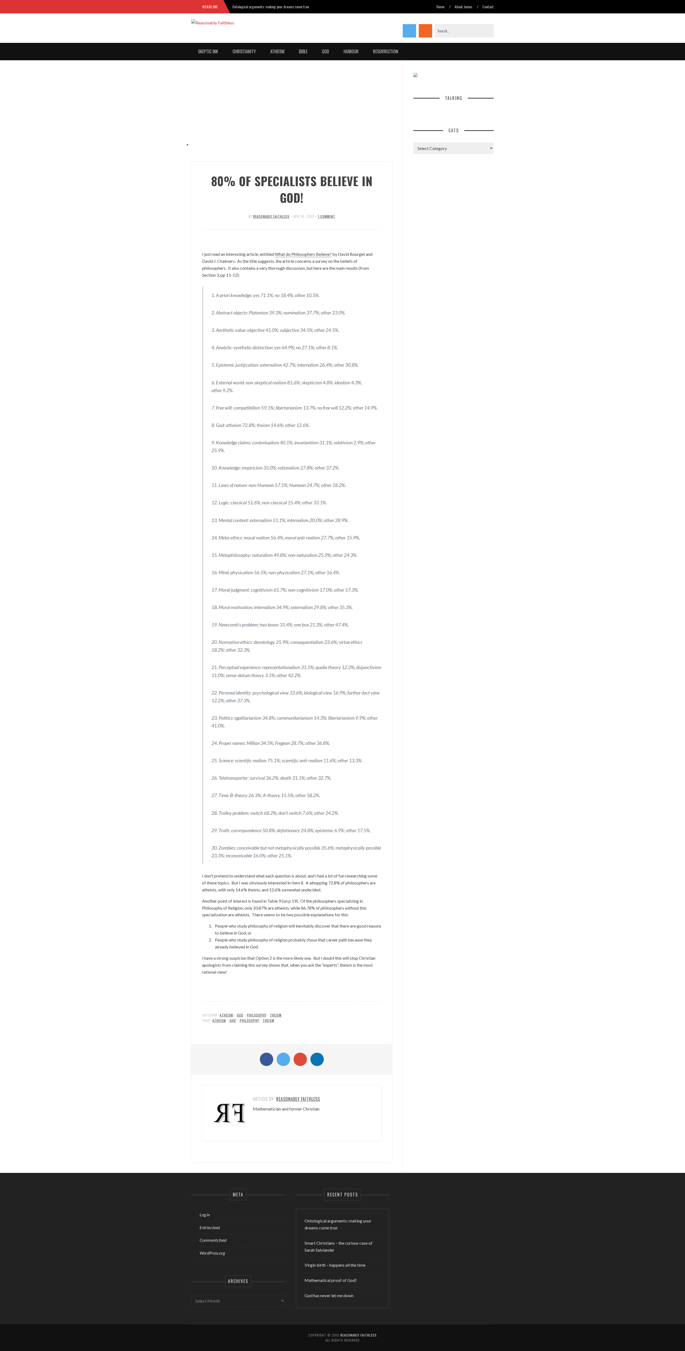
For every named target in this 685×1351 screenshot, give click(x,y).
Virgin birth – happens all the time (335, 1264)
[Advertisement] (291, 108)
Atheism (277, 51)
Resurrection (385, 51)
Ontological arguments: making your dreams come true (270, 6)
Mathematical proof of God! (331, 1280)
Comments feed (213, 1240)
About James (463, 6)
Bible (303, 51)
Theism (275, 1015)
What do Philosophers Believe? (303, 254)
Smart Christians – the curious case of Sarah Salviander (338, 1246)
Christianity (244, 51)
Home (440, 6)
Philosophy (256, 1015)
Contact (488, 6)
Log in (205, 1214)
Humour (351, 51)
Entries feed (210, 1227)
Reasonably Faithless (271, 216)
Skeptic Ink (208, 51)
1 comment (326, 216)
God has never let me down (329, 1295)
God (325, 51)
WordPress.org (212, 1252)
